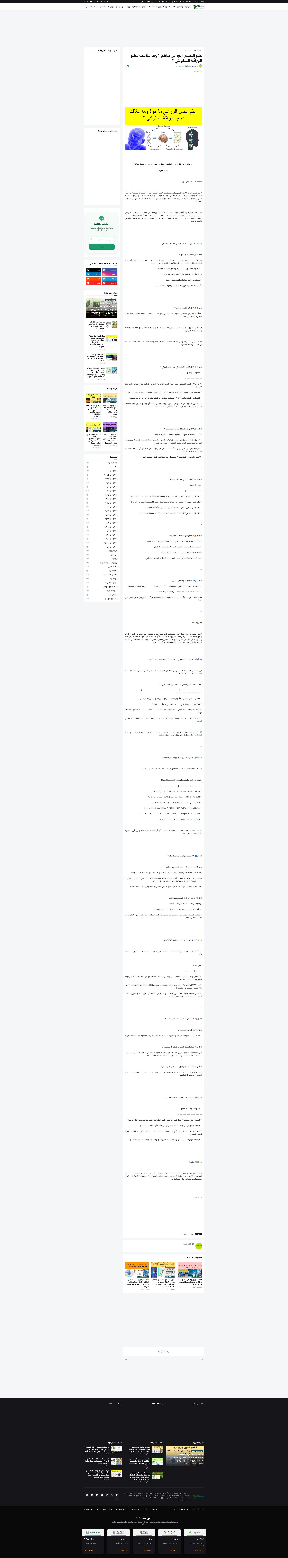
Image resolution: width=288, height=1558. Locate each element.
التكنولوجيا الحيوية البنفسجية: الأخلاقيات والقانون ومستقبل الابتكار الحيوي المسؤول (110, 438)
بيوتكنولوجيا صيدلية (101, 514)
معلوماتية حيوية (101, 590)
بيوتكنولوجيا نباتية (101, 546)
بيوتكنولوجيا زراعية (101, 506)
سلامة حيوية (101, 570)
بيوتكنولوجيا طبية (101, 522)
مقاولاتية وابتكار (101, 594)
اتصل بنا (168, 1)
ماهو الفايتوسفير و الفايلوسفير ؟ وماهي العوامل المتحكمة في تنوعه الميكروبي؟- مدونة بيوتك (96, 1449)
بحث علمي (101, 466)
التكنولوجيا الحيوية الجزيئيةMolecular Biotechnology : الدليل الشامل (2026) (110, 410)
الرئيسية (202, 1)
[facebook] (107, 1)
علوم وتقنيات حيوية (116, 6)
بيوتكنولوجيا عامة (177, 6)
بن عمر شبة (188, 1244)
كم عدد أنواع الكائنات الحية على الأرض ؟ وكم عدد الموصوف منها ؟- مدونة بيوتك (97, 325)
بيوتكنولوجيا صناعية (101, 510)
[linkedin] (97, 1)
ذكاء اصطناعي (101, 566)
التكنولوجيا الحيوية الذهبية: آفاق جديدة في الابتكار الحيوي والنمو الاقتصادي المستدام (93, 411)
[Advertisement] (144, 29)
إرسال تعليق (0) (163, 1351)
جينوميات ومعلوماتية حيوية (101, 562)
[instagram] (101, 1)
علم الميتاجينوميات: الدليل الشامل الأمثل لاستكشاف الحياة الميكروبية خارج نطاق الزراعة (138, 1283)
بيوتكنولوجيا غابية (101, 530)
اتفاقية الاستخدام (176, 1)
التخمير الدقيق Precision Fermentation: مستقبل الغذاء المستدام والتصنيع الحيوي (139, 1449)
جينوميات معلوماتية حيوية (137, 6)
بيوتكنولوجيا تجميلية (101, 494)
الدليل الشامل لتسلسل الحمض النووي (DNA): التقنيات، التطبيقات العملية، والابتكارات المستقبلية (163, 1283)
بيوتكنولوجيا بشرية (101, 486)
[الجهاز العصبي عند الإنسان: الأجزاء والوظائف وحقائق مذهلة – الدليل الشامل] (111, 356)
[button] (91, 7)
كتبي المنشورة (160, 1)
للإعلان (143, 1)
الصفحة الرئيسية (197, 51)
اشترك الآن (103, 246)
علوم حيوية (184, 1234)
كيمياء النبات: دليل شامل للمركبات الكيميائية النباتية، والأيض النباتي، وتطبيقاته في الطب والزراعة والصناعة (140, 1476)
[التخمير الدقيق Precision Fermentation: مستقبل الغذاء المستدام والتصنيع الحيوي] (157, 1449)
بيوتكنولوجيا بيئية (101, 490)
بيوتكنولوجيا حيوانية (101, 502)
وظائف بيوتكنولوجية (101, 598)
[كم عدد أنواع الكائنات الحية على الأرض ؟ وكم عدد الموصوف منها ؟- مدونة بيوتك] (111, 324)
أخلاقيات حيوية (101, 463)
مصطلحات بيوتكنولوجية (101, 586)
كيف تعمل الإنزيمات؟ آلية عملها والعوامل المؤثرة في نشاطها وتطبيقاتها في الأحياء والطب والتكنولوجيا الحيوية (97, 341)
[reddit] (91, 1)
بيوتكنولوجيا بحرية (101, 482)
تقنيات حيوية (101, 554)
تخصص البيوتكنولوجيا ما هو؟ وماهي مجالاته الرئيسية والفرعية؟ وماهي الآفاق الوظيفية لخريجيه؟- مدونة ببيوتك (96, 372)
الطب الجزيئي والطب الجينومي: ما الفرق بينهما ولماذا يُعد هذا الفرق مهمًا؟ (190, 1282)
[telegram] (94, 1)
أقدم (125, 1359)
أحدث (201, 1359)
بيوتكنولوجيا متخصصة (158, 6)
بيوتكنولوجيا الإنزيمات (101, 474)
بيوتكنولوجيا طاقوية (101, 518)
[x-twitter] (104, 1)
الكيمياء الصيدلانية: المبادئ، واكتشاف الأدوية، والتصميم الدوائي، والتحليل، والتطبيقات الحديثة (140, 1462)
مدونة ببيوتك (178, 1509)
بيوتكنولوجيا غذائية (101, 534)
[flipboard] (84, 1)
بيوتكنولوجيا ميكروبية (101, 542)
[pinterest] (87, 1)
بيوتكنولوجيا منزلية (101, 538)
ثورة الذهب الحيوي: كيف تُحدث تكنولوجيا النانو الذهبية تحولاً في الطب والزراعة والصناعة (93, 439)
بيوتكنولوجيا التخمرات (101, 478)
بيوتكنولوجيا (101, 470)
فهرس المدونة (150, 1)
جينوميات (187, 51)
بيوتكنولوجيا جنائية (101, 498)
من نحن (197, 1)
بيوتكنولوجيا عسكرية (101, 526)
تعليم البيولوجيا (101, 550)
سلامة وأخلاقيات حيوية (97, 6)
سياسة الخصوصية (187, 1)
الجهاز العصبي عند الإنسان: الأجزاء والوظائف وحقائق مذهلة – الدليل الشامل (96, 357)
